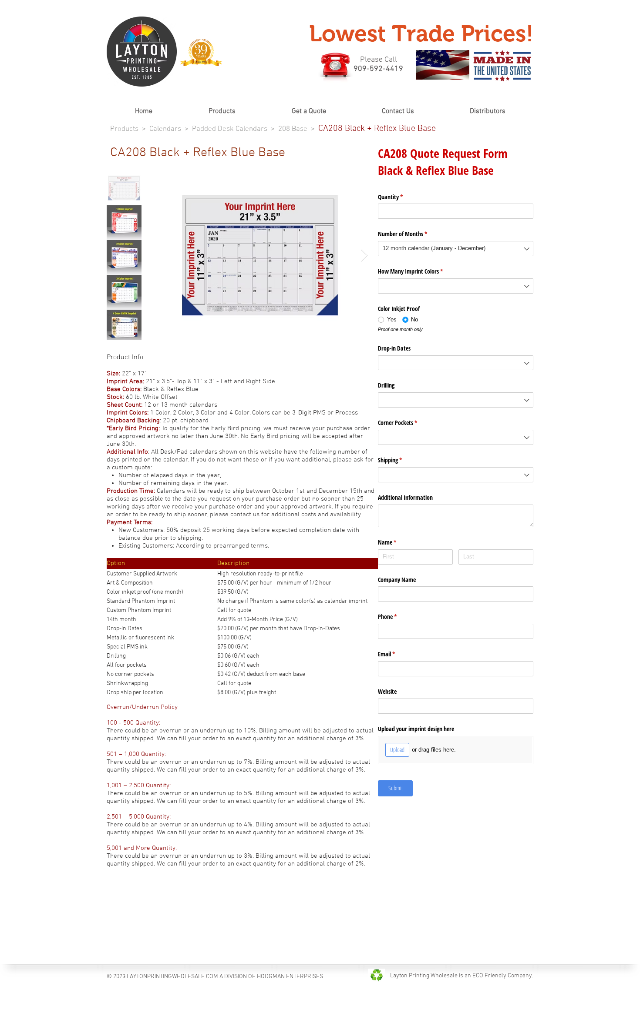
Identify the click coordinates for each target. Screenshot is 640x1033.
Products (124, 129)
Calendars (165, 129)
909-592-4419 (378, 69)
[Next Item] (364, 255)
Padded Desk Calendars (229, 129)
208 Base (292, 129)
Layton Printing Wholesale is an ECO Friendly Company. (461, 976)
